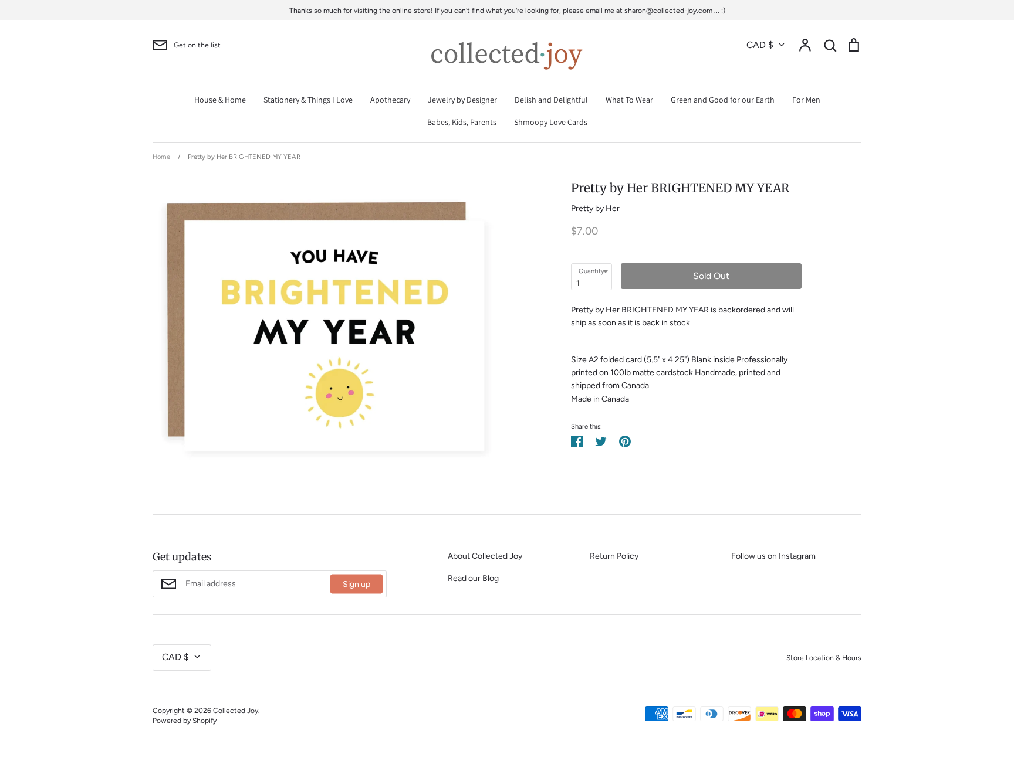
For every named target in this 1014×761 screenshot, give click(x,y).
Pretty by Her (595, 208)
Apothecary (390, 99)
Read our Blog (473, 578)
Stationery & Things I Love (308, 99)
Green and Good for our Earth (723, 99)
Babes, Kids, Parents (461, 122)
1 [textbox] (578, 283)
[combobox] (591, 276)
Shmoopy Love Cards (550, 122)
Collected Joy (235, 710)
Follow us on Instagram (773, 556)
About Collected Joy (485, 556)
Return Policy (614, 556)
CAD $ (759, 44)
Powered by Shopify (185, 720)
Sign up (356, 584)
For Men (806, 99)
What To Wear (629, 99)
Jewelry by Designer (462, 99)
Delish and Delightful (551, 99)
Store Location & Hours (823, 657)
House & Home (220, 99)
